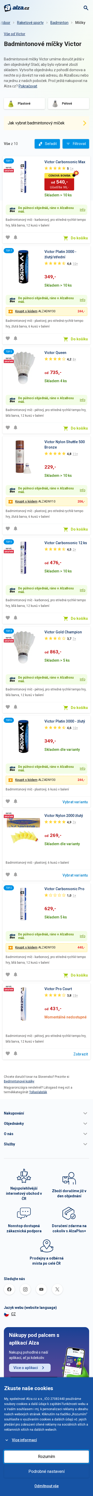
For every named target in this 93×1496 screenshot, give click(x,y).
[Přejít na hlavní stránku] (16, 8)
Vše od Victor (14, 34)
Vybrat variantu (75, 802)
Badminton (59, 23)
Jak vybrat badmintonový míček (36, 123)
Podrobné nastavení (46, 1471)
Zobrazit (80, 1054)
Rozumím (46, 1456)
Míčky (80, 23)
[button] (46, 1113)
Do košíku (79, 238)
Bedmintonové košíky (19, 1081)
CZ (13, 1314)
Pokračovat (28, 86)
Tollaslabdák (38, 1092)
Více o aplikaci (25, 1368)
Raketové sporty (30, 23)
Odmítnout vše (46, 1486)
